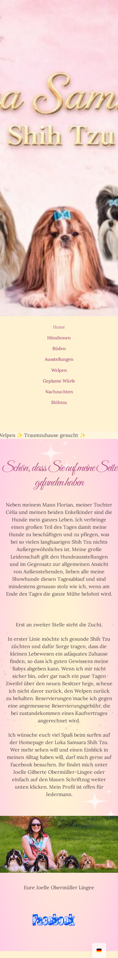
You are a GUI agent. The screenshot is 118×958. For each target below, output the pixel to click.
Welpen (59, 370)
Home (59, 327)
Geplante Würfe (59, 381)
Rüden (59, 348)
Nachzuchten (59, 391)
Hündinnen (59, 337)
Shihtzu (59, 402)
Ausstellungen (59, 359)
